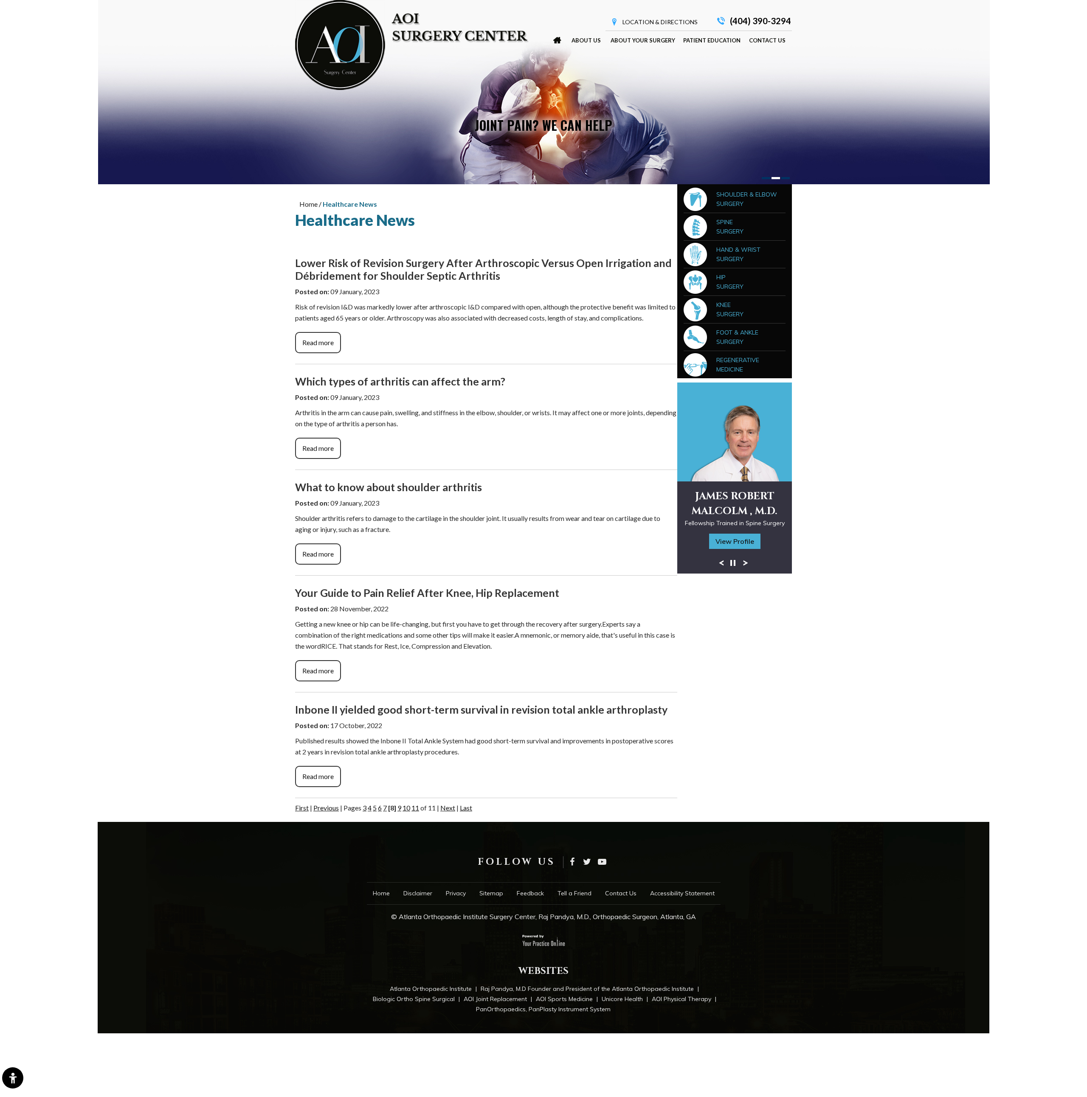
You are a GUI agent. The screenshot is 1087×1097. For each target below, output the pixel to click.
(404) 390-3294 (760, 21)
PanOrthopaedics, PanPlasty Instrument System (543, 1009)
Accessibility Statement (682, 893)
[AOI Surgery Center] (412, 45)
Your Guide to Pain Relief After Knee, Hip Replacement (427, 592)
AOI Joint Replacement (495, 999)
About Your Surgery (643, 40)
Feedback (530, 893)
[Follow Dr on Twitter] (587, 862)
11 (415, 808)
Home (557, 40)
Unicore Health (622, 999)
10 (406, 808)
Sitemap (491, 893)
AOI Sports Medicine (564, 999)
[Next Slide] (745, 563)
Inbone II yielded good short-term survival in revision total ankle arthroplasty (481, 709)
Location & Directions (660, 21)
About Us (586, 40)
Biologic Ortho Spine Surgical (414, 999)
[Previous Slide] (721, 563)
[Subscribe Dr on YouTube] (601, 862)
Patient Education (712, 40)
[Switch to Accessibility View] (12, 1078)
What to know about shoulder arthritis (388, 487)
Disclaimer (417, 893)
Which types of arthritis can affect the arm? (400, 381)
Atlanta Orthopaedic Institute (431, 989)
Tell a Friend (574, 893)
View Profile (734, 541)
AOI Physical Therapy (681, 999)
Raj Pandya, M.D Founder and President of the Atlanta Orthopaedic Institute (587, 989)
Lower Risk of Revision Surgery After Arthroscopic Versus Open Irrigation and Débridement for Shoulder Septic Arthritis (483, 269)
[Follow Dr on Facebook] (572, 862)
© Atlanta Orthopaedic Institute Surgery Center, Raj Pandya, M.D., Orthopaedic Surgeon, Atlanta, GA (543, 916)
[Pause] (733, 563)
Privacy (456, 893)
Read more (318, 342)
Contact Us (767, 40)
